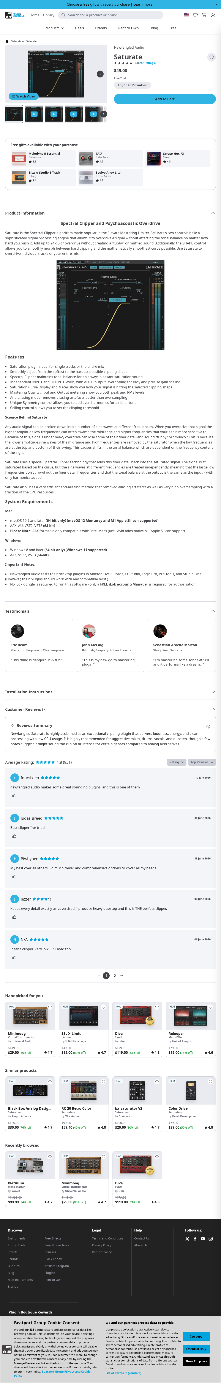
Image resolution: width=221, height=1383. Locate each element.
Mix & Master (16, 1187)
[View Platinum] (30, 1165)
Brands (13, 1286)
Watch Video (25, 96)
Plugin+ (49, 1273)
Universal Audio (22, 1041)
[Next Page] (121, 975)
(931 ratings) (147, 63)
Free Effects (52, 1238)
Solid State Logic (76, 1041)
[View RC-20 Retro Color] (84, 1090)
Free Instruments (20, 1280)
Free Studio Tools (56, 1245)
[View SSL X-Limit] (84, 1016)
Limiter (66, 1037)
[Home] (7, 41)
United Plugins (182, 1041)
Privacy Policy (101, 1245)
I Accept (196, 1336)
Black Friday (53, 1259)
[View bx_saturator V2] (137, 1090)
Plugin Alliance (21, 1116)
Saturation (17, 41)
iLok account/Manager (128, 584)
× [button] (217, 4)
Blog (11, 1273)
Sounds (13, 1259)
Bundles (14, 1266)
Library (48, 15)
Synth (119, 1037)
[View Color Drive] (191, 1090)
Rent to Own (53, 1280)
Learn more (142, 4)
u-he (122, 1041)
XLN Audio (72, 1116)
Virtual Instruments (21, 1037)
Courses (50, 1252)
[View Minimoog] (30, 1016)
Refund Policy (102, 1252)
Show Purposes (196, 1361)
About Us (140, 1245)
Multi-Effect (176, 1037)
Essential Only (196, 1349)
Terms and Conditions (108, 1238)
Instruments (17, 1238)
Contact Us (142, 1238)
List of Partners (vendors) (123, 1373)
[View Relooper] (191, 1016)
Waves (16, 1191)
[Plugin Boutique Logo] (14, 15)
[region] (110, 1349)
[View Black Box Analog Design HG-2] (30, 1090)
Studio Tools (16, 1245)
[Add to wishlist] (211, 57)
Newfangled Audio (129, 47)
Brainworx (125, 1116)
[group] (30, 1029)
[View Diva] (137, 1016)
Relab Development (185, 1116)
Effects (12, 1252)
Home (34, 15)
